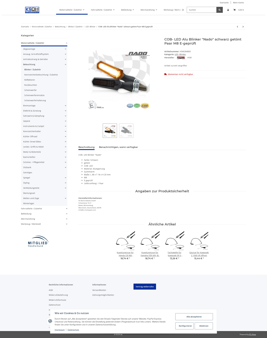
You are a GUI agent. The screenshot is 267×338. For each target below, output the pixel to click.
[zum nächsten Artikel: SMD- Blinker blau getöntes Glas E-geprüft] (243, 27)
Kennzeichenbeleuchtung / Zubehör (41, 74)
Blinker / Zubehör (32, 69)
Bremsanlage (29, 105)
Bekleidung (26, 213)
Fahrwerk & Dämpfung (33, 116)
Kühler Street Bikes (32, 141)
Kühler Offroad (30, 136)
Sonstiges (27, 172)
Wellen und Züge (31, 198)
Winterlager (28, 203)
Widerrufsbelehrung (58, 295)
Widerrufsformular (57, 300)
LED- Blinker (180, 54)
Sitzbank (27, 167)
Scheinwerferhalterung (35, 100)
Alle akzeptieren (194, 316)
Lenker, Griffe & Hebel (33, 146)
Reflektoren (29, 79)
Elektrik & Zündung (32, 110)
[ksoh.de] (36, 10)
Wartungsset (29, 193)
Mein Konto (238, 2)
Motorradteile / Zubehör (32, 43)
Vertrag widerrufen (145, 286)
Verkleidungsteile (31, 188)
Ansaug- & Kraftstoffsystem (36, 54)
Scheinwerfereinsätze (34, 95)
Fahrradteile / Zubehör (31, 208)
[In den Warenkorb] (80, 35)
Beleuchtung (29, 64)
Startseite (224, 2)
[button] (228, 10)
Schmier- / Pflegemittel (33, 162)
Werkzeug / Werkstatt (31, 224)
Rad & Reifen (29, 157)
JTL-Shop (252, 334)
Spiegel (26, 177)
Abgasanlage (29, 49)
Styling (26, 182)
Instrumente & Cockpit (33, 126)
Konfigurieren (185, 326)
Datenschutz (54, 304)
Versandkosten (99, 290)
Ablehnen (203, 326)
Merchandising (28, 218)
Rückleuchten (30, 85)
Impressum (60, 330)
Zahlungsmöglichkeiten (103, 295)
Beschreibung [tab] (86, 147)
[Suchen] (219, 10)
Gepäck (26, 121)
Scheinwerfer (30, 90)
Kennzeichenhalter (32, 131)
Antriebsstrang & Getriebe (35, 59)
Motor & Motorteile (32, 152)
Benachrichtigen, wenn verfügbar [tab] (118, 147)
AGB (51, 290)
